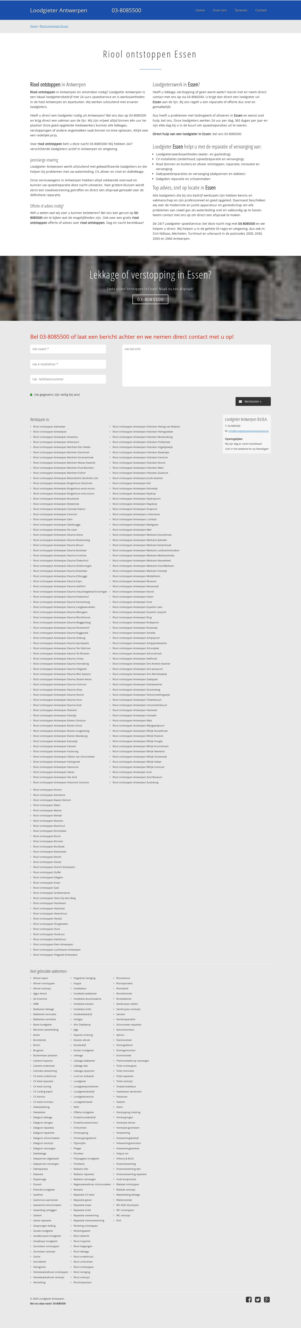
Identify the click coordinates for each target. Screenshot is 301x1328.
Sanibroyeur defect (127, 1003)
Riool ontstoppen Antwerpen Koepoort (135, 509)
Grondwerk (39, 1261)
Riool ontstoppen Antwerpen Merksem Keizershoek (142, 545)
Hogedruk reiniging (84, 978)
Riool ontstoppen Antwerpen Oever (133, 596)
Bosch (36, 1045)
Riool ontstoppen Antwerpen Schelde (134, 632)
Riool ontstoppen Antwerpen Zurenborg (135, 782)
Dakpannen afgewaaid (46, 1158)
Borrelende (39, 1040)
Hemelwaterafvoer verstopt (48, 1277)
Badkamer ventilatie (44, 1019)
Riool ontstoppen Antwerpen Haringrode (56, 761)
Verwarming (123, 1132)
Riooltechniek (124, 993)
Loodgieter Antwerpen (58, 10)
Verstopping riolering (128, 1112)
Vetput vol (122, 1153)
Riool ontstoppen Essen (54, 26)
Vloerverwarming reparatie (131, 1174)
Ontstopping (81, 1132)
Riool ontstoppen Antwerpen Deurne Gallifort (59, 586)
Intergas (78, 1019)
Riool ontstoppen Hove (46, 929)
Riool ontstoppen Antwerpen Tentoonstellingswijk (141, 694)
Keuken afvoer (82, 1040)
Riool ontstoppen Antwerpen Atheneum (56, 442)
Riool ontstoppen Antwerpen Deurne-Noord (58, 694)
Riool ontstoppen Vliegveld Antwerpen (55, 954)
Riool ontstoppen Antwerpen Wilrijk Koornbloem (141, 746)
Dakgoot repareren (44, 1132)
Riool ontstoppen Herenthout (50, 913)
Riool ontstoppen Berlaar (47, 815)
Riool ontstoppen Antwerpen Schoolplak (136, 648)
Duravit (37, 1184)
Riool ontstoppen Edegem (48, 877)
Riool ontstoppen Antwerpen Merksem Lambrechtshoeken (146, 550)
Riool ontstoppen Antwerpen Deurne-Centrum (59, 684)
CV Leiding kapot (43, 1091)
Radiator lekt (81, 1168)
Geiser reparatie (42, 1220)
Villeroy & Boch (125, 1158)
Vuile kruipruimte (126, 1179)
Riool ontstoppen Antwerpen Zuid (132, 772)
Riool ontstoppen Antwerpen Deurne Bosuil (58, 545)
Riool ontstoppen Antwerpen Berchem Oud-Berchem (63, 467)
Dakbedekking (41, 1107)
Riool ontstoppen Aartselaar (49, 426)
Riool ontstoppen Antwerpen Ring (132, 617)
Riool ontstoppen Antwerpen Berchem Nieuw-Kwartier (64, 462)
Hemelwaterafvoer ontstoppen (50, 1272)
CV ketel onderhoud (44, 1076)
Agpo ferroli (40, 993)
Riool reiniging (82, 1272)
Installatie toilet (82, 1009)
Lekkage (78, 1055)
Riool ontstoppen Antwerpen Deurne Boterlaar (60, 550)
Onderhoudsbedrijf (85, 1117)
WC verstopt (123, 1215)
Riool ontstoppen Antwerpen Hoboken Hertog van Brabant (146, 426)
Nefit (76, 1107)
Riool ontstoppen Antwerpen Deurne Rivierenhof (61, 627)
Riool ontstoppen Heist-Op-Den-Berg (54, 898)
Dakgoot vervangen (44, 1148)
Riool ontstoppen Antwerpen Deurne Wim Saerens (62, 674)
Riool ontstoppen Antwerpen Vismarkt (134, 715)
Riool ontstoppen (84, 1267)
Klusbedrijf (80, 1045)
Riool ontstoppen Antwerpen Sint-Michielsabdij (140, 674)
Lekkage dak (81, 1065)
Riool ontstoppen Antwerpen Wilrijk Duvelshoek (140, 730)
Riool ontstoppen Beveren (48, 820)
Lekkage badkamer (84, 1060)
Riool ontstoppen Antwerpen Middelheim (136, 576)
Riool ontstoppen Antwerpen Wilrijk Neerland (139, 751)
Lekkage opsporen (84, 1070)
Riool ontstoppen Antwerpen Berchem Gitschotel (61, 452)
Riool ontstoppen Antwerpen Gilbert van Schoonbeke (64, 756)
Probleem (79, 1163)
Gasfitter (38, 1194)
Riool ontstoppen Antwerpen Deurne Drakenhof (60, 560)
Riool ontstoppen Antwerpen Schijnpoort (136, 637)
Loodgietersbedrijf (84, 1091)
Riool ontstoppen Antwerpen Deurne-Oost (57, 699)
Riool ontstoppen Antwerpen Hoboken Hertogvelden (143, 431)
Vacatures (121, 1096)
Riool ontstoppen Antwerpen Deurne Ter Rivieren (61, 653)
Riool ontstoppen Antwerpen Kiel (132, 483)
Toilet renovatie (125, 1070)
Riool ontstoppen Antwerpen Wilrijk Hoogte (138, 741)
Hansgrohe (39, 1267)
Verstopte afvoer (125, 1122)
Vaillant (120, 1101)
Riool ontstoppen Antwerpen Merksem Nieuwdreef (142, 560)
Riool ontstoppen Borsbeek (49, 846)
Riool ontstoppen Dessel (47, 862)
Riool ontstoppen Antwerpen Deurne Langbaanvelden (64, 607)
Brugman (38, 1050)
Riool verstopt (82, 1277)
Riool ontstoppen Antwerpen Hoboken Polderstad (141, 442)
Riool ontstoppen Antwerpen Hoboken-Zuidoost (140, 472)
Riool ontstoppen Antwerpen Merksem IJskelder (140, 540)
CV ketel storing (42, 1086)
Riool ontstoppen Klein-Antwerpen (53, 944)
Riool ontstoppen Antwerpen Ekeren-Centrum (59, 720)
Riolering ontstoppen (86, 1225)
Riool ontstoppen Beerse (47, 810)
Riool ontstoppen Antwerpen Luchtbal (134, 519)
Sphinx (120, 1034)
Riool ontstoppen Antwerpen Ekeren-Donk (57, 725)
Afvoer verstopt (42, 988)
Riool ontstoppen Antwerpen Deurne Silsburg (59, 637)
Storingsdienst (124, 1045)
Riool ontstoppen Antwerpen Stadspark (135, 679)
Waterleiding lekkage (128, 1194)
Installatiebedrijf (83, 1014)
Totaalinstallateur (126, 1086)
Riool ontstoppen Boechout (49, 825)
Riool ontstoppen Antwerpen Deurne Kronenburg (61, 602)
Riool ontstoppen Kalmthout (49, 939)
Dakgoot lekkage (42, 1117)
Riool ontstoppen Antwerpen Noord (133, 591)
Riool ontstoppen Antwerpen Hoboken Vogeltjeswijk (143, 447)
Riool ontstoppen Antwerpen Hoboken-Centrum (140, 457)
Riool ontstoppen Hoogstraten (50, 923)
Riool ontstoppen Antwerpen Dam (52, 519)
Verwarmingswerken (127, 1148)
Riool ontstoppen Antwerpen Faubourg (55, 751)
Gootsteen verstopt (44, 1251)
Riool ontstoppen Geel (46, 887)
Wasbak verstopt (125, 1189)
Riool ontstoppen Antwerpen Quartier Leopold (139, 612)
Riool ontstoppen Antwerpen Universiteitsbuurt (140, 705)
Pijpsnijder (80, 1143)
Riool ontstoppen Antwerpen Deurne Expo (57, 581)
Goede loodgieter (43, 1230)
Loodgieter (80, 1081)
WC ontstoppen (125, 1210)
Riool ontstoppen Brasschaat (49, 851)
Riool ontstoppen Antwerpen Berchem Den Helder (62, 447)
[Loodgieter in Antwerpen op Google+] (267, 1299)
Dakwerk (38, 1174)
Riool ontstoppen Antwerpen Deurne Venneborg (61, 663)
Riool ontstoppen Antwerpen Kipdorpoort (137, 498)
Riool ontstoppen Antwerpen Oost (132, 602)
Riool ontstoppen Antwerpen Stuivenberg (136, 689)
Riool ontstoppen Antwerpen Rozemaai (135, 627)
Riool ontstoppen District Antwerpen (54, 867)
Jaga (76, 1029)
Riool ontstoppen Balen (46, 805)
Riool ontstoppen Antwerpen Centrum (55, 514)
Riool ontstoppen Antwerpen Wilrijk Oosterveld (140, 756)
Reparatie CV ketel (84, 1194)
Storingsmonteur (126, 1050)
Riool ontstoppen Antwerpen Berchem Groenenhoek (63, 457)
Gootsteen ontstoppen (46, 1246)
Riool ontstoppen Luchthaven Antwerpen (57, 949)
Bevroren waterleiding (45, 1029)
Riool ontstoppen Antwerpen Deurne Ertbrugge (60, 576)
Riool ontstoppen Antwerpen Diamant (55, 710)
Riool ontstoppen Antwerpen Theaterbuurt (137, 699)
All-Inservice (40, 998)
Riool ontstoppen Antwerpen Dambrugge (56, 524)
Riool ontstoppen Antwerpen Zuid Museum (137, 777)
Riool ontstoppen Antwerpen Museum (134, 581)
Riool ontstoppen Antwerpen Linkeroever (136, 514)
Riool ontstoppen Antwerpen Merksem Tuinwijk (140, 570)
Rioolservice (123, 978)
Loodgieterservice (84, 1096)
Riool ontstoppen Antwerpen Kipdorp (134, 493)
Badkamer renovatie (44, 1014)
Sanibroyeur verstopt (128, 1009)
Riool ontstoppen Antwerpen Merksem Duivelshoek (142, 534)
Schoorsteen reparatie (128, 1024)
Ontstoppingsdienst (85, 1138)
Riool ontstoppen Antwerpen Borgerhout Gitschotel (62, 483)
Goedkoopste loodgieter (47, 1235)
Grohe (36, 1256)
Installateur (80, 988)
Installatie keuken (84, 1003)
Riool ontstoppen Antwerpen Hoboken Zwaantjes (141, 452)
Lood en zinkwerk (84, 1076)
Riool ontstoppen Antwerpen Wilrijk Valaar (137, 761)
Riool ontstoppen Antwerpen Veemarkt (135, 710)
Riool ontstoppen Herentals (49, 908)
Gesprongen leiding (44, 1225)
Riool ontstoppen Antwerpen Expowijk (55, 741)
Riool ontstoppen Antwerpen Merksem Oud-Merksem (143, 565)
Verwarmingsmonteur (128, 1143)
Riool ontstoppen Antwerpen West (132, 720)
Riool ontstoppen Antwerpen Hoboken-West (138, 467)
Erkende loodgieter (44, 1189)
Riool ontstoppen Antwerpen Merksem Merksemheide (143, 555)
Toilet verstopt (124, 1081)
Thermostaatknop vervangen (132, 1060)
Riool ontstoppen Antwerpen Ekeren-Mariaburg (60, 735)
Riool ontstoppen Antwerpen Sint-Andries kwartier (141, 663)
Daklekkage (39, 1153)
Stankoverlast (124, 1040)
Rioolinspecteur (82, 1282)
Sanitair (120, 1014)
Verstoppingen (124, 1117)
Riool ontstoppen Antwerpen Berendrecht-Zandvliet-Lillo (65, 478)
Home (34, 26)
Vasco (119, 1107)
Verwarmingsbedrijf (127, 1138)
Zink (118, 1220)
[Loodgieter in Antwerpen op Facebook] (249, 1299)
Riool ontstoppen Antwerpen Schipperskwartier (140, 643)
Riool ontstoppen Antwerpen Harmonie (55, 767)
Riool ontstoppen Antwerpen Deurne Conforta (59, 555)
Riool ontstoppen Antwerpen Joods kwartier (138, 478)
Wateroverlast (124, 1200)
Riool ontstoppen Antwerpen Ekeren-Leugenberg (61, 730)
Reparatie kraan (82, 1205)
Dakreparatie (40, 1168)
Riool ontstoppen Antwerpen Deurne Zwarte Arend (62, 679)
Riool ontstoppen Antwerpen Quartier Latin (137, 607)
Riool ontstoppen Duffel (47, 872)
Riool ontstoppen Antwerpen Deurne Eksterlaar (60, 570)
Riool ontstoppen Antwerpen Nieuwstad (136, 586)
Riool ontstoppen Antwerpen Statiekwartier (137, 684)
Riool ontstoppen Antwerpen (50, 431)
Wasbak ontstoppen (127, 1184)
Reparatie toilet (82, 1210)
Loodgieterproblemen (86, 1086)
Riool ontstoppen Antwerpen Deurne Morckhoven (62, 617)
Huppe (77, 983)
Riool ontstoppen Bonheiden (50, 830)
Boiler (36, 1034)
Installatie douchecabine (87, 998)
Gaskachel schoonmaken (47, 1205)
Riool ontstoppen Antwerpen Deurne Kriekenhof (61, 596)
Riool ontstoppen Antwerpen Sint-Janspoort (138, 669)
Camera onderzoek (44, 1065)
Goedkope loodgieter (45, 1241)
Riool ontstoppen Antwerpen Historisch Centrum (61, 782)
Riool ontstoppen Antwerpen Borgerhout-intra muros (63, 493)
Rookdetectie (123, 998)
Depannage (39, 1179)
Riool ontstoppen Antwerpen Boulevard (56, 498)
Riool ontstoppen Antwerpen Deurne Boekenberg (61, 540)
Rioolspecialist (124, 983)
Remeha (78, 1189)
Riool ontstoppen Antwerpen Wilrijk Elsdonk (138, 735)
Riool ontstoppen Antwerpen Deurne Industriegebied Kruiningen (70, 591)
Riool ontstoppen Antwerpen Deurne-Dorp (57, 689)
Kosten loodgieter (84, 1050)
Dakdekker (39, 1112)
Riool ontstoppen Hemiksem (49, 903)
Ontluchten (80, 1127)
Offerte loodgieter (84, 1112)
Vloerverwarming (126, 1163)
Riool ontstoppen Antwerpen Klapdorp (135, 503)
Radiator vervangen (85, 1179)
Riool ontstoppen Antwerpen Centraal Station (59, 509)
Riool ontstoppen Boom (47, 836)
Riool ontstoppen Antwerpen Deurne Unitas (58, 658)
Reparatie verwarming (86, 1215)
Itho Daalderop (82, 1024)
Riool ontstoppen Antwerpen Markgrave (135, 524)
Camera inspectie (43, 1060)
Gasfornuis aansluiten (45, 1200)
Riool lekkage (81, 1251)
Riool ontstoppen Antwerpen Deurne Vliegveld (60, 669)
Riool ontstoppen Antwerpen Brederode (56, 503)
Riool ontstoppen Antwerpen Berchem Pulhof (59, 472)
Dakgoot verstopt (43, 1143)
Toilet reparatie (124, 1076)
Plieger (77, 1148)
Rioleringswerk (82, 1230)
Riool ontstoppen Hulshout (49, 934)
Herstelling (39, 1282)
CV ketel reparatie (43, 1081)
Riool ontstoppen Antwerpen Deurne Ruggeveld (60, 632)
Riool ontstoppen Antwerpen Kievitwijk (135, 488)
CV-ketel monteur (43, 1101)
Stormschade (123, 1055)
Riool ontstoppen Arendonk (49, 795)
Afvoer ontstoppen (44, 983)
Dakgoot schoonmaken (46, 1138)
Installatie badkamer (85, 993)
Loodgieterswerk (83, 1101)
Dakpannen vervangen (46, 1163)
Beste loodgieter (42, 1024)
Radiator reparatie (84, 1174)
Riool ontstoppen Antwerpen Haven (53, 772)
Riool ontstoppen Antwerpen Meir (132, 529)
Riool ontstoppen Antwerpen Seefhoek (135, 658)
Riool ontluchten (83, 1261)
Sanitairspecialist (125, 1019)
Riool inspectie (82, 1241)
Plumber (78, 1153)
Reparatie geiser (83, 1200)
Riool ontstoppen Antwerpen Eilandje (54, 715)
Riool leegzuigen (83, 1246)
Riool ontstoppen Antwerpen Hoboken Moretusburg (143, 436)
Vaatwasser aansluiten (129, 1091)
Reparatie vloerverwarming (89, 1220)
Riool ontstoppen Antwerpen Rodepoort (136, 622)
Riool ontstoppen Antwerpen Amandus (55, 436)
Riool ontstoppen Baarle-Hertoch (52, 800)
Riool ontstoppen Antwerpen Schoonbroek (137, 653)
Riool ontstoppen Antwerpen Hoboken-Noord (139, 462)
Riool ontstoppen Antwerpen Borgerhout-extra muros (64, 488)
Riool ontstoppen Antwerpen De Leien (55, 529)
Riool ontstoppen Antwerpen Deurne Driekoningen (62, 565)
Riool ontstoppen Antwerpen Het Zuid (55, 777)
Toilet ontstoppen (126, 1065)
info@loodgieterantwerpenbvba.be (249, 431)
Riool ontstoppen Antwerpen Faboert (54, 746)
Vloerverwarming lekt (128, 1168)
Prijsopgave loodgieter (86, 1158)
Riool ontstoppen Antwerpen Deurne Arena (58, 534)
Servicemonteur (125, 1029)
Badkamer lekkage (43, 1009)
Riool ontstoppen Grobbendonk (51, 892)
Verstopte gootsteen (127, 1127)
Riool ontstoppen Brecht (47, 856)
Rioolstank (122, 988)
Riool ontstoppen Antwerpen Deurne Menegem (60, 612)
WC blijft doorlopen (127, 1205)
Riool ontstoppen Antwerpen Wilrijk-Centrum (138, 767)
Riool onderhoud (83, 1256)
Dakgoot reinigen (43, 1122)
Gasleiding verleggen (45, 1210)
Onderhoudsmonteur (86, 1122)
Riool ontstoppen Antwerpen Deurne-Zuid (57, 705)
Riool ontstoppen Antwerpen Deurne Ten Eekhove (62, 648)
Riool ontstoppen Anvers (47, 789)
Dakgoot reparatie (43, 1127)
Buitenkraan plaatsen (45, 1055)
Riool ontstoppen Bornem (48, 841)
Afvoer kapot (40, 978)
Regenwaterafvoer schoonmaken (92, 1184)
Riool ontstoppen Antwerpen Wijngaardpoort (138, 725)
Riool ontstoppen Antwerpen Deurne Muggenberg (62, 622)
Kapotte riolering (83, 1034)
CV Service (39, 1096)
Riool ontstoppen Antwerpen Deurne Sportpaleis (61, 643)
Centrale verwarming (45, 1070)
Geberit (37, 1215)
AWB (36, 1003)
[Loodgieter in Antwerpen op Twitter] (258, 1299)
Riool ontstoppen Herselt (47, 918)
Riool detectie (81, 1235)
